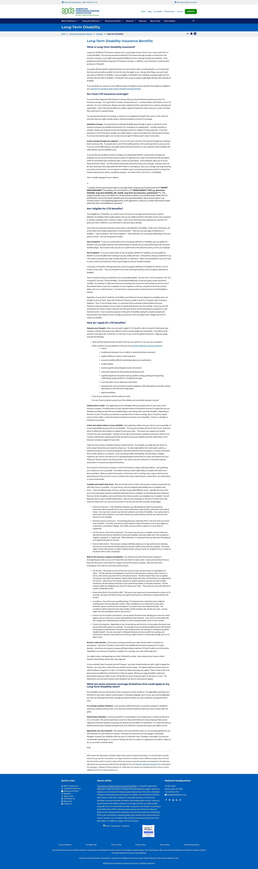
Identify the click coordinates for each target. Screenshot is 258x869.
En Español (158, 11)
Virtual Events (169, 11)
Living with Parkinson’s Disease (81, 34)
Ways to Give (155, 21)
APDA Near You (69, 798)
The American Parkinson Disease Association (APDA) (116, 786)
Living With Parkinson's (72, 788)
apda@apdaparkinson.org (176, 794)
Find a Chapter (169, 21)
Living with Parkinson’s (91, 21)
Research (130, 21)
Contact (180, 11)
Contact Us (68, 803)
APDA (63, 34)
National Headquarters (72, 2)
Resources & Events (113, 21)
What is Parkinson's (71, 786)
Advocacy (143, 21)
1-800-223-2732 (91, 2)
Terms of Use (116, 844)
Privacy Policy (140, 844)
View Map (180, 2)
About (143, 11)
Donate (191, 11)
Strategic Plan (91, 844)
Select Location (191, 2)
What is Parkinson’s (68, 21)
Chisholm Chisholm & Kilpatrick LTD (148, 764)
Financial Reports (65, 844)
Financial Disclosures (191, 844)
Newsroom (68, 801)
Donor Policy (165, 844)
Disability (99, 34)
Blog (149, 11)
